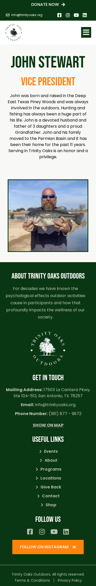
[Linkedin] (84, 15)
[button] (86, 32)
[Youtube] (76, 15)
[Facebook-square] (59, 15)
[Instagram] (68, 15)
